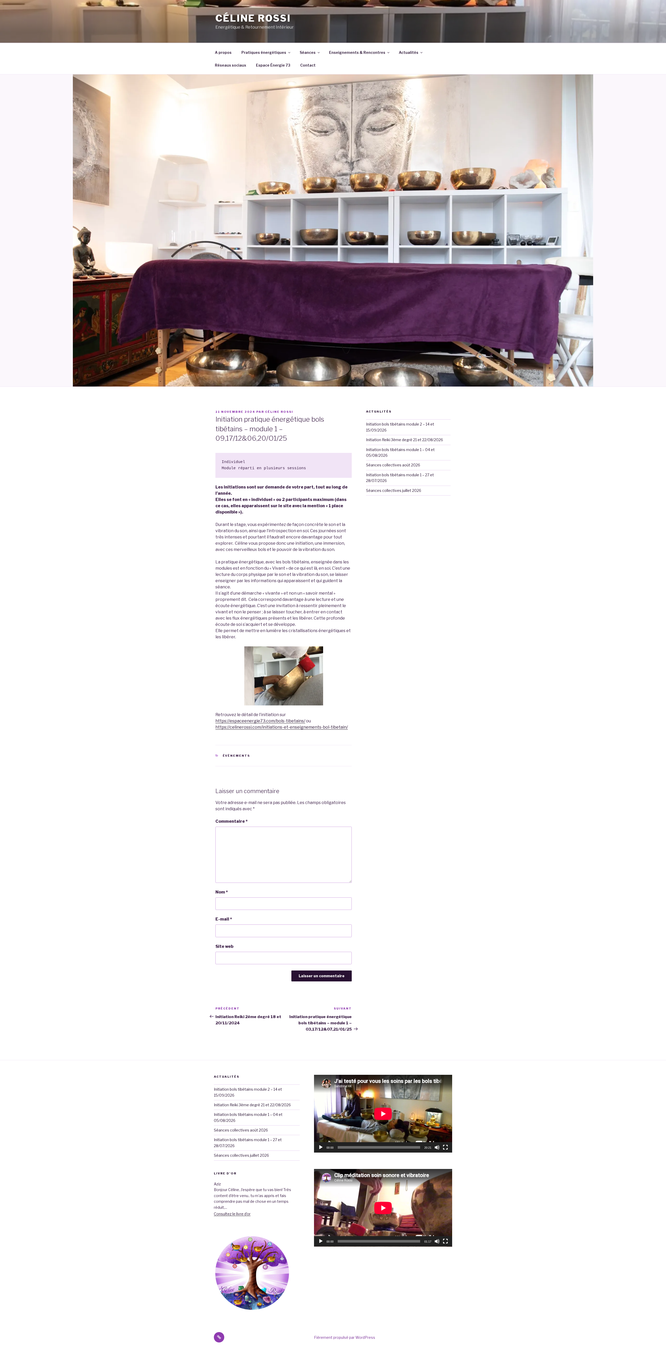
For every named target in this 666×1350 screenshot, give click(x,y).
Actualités (408, 52)
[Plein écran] (445, 1147)
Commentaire (231, 821)
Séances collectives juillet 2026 (393, 490)
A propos (223, 52)
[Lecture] (320, 1147)
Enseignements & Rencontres (357, 52)
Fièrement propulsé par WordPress (344, 1331)
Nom (221, 892)
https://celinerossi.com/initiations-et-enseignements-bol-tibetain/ (281, 727)
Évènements (236, 755)
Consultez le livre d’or (232, 1208)
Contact (308, 65)
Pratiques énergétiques (263, 52)
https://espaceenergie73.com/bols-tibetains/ (260, 720)
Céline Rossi (253, 18)
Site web (224, 946)
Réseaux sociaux (230, 65)
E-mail (223, 919)
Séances (308, 52)
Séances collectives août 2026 (393, 465)
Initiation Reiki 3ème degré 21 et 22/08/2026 (404, 440)
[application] (383, 1114)
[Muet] (437, 1147)
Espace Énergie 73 (273, 65)
